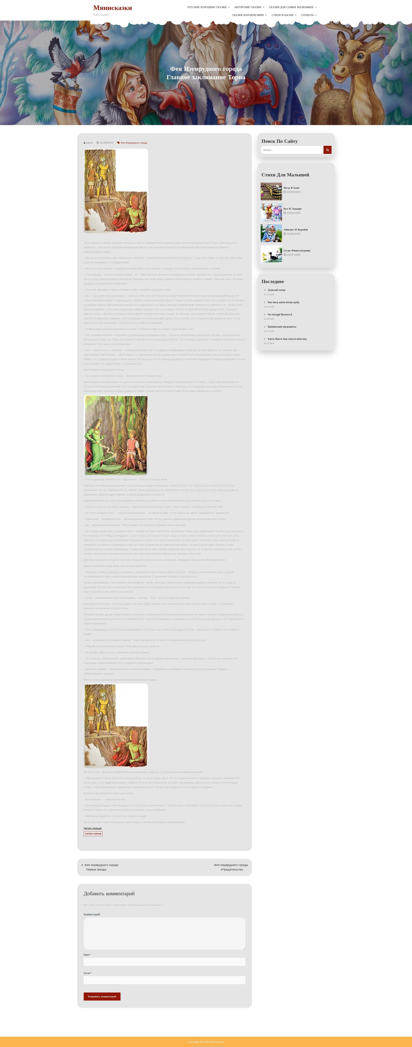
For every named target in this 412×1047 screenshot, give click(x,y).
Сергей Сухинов (93, 834)
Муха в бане (291, 187)
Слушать (307, 15)
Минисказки (112, 7)
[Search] (327, 150)
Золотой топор (276, 290)
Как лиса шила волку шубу (283, 302)
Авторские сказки (247, 7)
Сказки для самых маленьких (291, 7)
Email (88, 973)
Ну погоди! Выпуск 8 (280, 314)
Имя (87, 954)
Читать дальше (93, 828)
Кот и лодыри (293, 208)
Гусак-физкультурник (297, 250)
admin (89, 142)
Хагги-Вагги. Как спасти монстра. (287, 338)
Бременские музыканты (282, 326)
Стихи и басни (282, 15)
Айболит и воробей (296, 229)
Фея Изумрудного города (134, 142)
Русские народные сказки (207, 7)
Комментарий (92, 914)
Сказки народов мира (248, 15)
